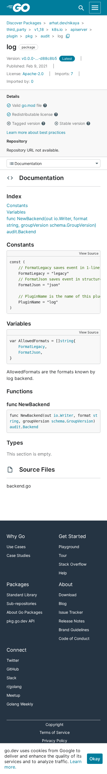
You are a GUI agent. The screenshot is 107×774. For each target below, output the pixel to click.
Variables (16, 212)
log (60, 36)
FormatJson (29, 352)
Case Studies (18, 555)
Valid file (27, 105)
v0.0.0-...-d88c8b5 (32, 58)
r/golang (14, 686)
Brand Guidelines (74, 629)
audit (45, 36)
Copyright (54, 724)
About (66, 584)
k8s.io (57, 29)
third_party (16, 29)
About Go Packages (24, 612)
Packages (18, 584)
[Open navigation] (94, 7)
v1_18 (39, 29)
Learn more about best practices (36, 132)
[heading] (23, 7)
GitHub (13, 669)
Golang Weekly (20, 704)
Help (63, 573)
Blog (63, 603)
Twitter (13, 660)
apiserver (79, 29)
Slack (11, 677)
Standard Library (22, 594)
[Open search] (81, 8)
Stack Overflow (72, 564)
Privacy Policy (54, 740)
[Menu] (53, 163)
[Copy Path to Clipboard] (67, 36)
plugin (12, 36)
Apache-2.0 (33, 73)
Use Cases (16, 546)
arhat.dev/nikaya (64, 22)
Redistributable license (32, 114)
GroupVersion (80, 421)
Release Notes (72, 621)
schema (57, 421)
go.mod (28, 105)
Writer (66, 415)
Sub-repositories (21, 603)
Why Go (16, 536)
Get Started (72, 536)
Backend (30, 427)
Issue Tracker (71, 612)
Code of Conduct (74, 638)
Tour (63, 555)
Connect (17, 650)
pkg (29, 36)
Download (68, 594)
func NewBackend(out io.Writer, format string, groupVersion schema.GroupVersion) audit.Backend (51, 225)
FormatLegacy (31, 346)
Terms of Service (55, 732)
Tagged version (26, 123)
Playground (69, 546)
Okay (94, 758)
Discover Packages (24, 22)
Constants (17, 205)
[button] (9, 105)
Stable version (72, 123)
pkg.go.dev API (21, 621)
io (56, 415)
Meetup (13, 695)
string (66, 341)
